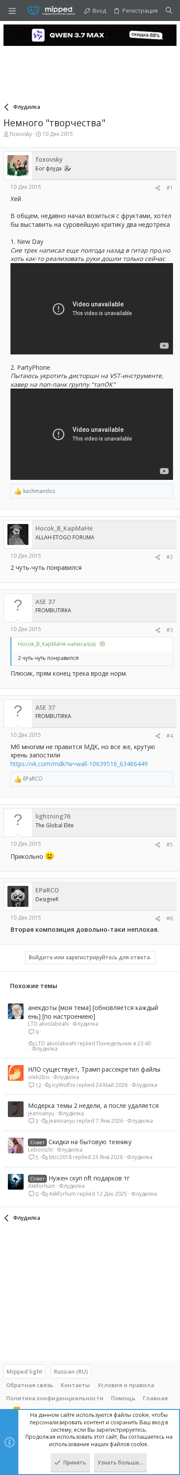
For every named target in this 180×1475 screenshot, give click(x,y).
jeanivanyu (41, 1113)
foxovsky (21, 134)
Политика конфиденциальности (55, 1398)
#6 (169, 918)
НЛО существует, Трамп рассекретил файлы (94, 1069)
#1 (169, 187)
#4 (169, 735)
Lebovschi (40, 1149)
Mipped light (24, 1371)
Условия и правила (125, 1385)
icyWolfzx (63, 1085)
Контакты (75, 1385)
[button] (12, 10)
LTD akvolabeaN (48, 1023)
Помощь (123, 1398)
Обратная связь (29, 1385)
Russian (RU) (71, 1371)
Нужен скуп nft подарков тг (89, 1178)
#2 (169, 557)
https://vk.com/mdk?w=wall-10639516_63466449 (79, 764)
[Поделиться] (157, 188)
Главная (155, 1398)
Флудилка (85, 1023)
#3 (169, 630)
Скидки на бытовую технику (90, 1142)
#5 (169, 844)
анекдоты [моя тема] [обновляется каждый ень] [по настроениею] (93, 1011)
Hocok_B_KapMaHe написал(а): (57, 644)
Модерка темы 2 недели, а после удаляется (93, 1105)
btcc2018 (60, 1157)
